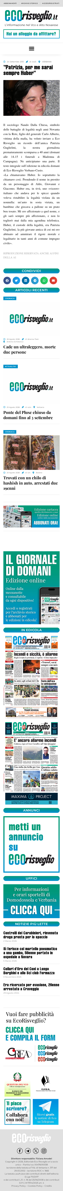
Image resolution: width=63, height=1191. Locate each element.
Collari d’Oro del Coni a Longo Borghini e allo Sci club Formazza (29, 971)
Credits (48, 1186)
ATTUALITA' (10, 366)
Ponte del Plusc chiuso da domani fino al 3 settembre (28, 415)
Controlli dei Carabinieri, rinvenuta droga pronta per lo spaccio (30, 935)
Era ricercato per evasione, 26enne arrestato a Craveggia (31, 987)
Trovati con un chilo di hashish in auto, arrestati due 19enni (30, 483)
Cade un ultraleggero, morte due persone (29, 349)
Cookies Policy (35, 1186)
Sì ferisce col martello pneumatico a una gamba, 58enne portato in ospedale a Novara (30, 953)
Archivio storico (29, 3)
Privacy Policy (18, 1186)
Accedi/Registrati (50, 3)
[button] (31, 48)
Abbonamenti (10, 3)
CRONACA (10, 298)
